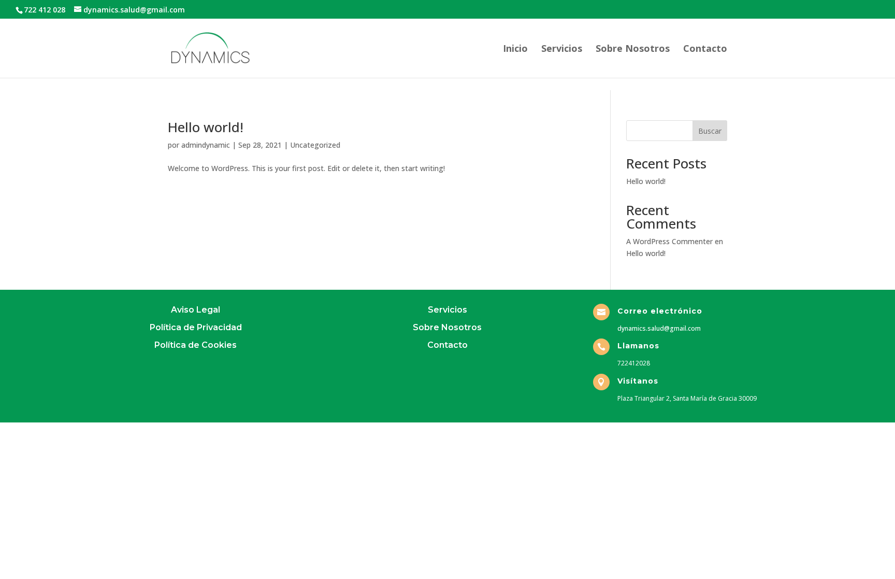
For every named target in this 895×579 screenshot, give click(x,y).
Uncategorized (315, 145)
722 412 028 (44, 10)
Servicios (561, 49)
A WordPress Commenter (669, 241)
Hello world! (205, 127)
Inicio (515, 49)
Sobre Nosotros (633, 49)
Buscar (709, 131)
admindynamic (205, 145)
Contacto (705, 49)
